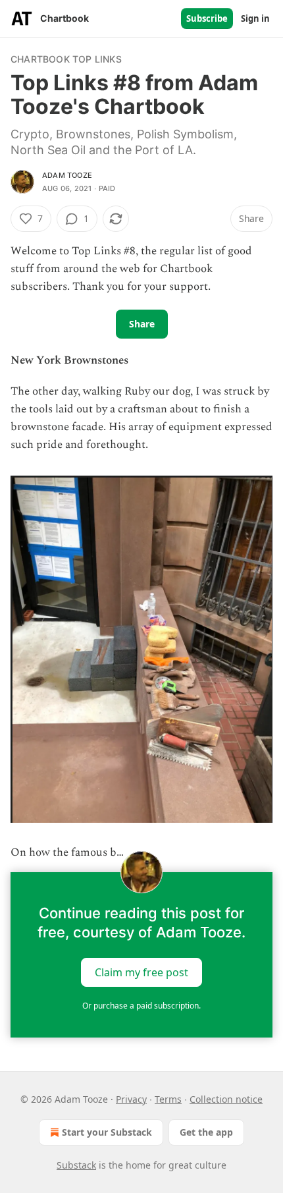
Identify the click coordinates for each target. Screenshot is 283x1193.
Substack (76, 1165)
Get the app (206, 1132)
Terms (168, 1099)
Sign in (255, 18)
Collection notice (226, 1099)
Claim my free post (141, 972)
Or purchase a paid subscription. (141, 1005)
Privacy (131, 1099)
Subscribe (207, 18)
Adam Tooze (67, 175)
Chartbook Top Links (66, 59)
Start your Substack (107, 1132)
